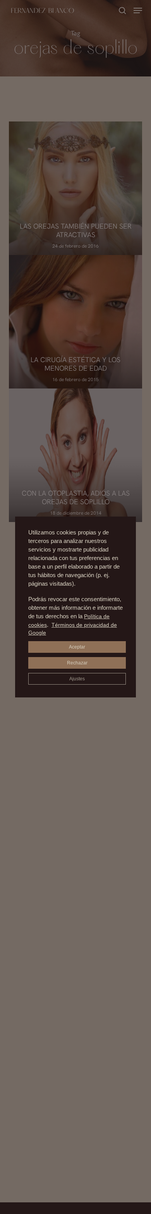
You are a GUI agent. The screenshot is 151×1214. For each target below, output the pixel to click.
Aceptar (77, 647)
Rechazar (77, 663)
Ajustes (77, 679)
